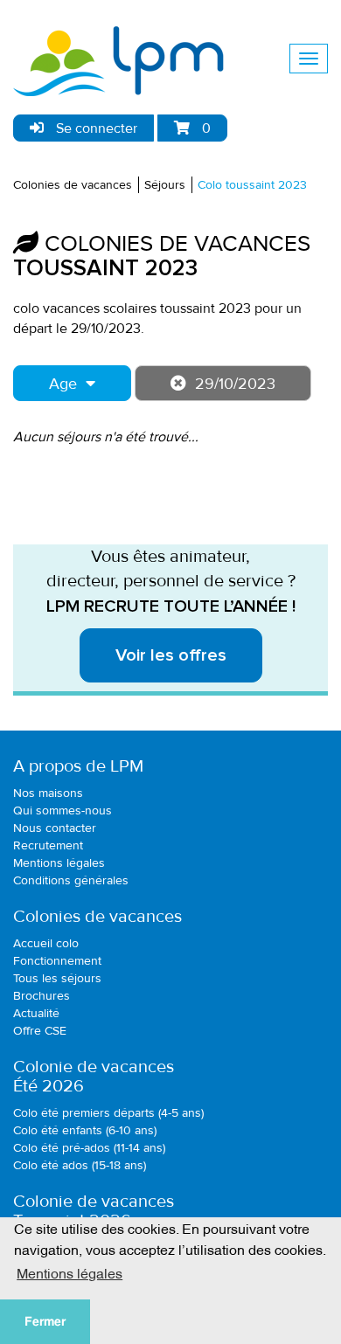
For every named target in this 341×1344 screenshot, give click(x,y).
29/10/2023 (235, 383)
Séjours (164, 184)
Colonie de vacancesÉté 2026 (93, 1076)
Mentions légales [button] (69, 1272)
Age (63, 383)
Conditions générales (71, 880)
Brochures (41, 995)
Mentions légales (59, 863)
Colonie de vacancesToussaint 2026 (93, 1211)
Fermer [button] (45, 1321)
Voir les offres (170, 655)
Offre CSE (39, 1030)
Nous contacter (54, 828)
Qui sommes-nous (62, 810)
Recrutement (48, 845)
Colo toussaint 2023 (252, 184)
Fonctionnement (57, 960)
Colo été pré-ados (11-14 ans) (89, 1147)
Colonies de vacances (72, 184)
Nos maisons (48, 793)
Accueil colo (46, 943)
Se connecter (94, 128)
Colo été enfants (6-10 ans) (85, 1130)
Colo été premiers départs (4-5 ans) (108, 1112)
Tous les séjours (57, 978)
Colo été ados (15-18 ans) (79, 1165)
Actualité (36, 1013)
